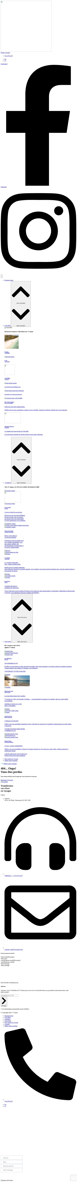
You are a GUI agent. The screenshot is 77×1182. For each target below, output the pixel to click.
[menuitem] (5, 59)
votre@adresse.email (10, 960)
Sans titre (3, 1167)
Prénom (7, 1154)
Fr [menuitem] (5, 61)
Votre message (5, 964)
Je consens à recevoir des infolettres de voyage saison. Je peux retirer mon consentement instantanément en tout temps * (24, 1173)
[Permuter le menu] (2, 276)
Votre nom (7, 957)
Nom (6, 1158)
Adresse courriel (9, 1162)
